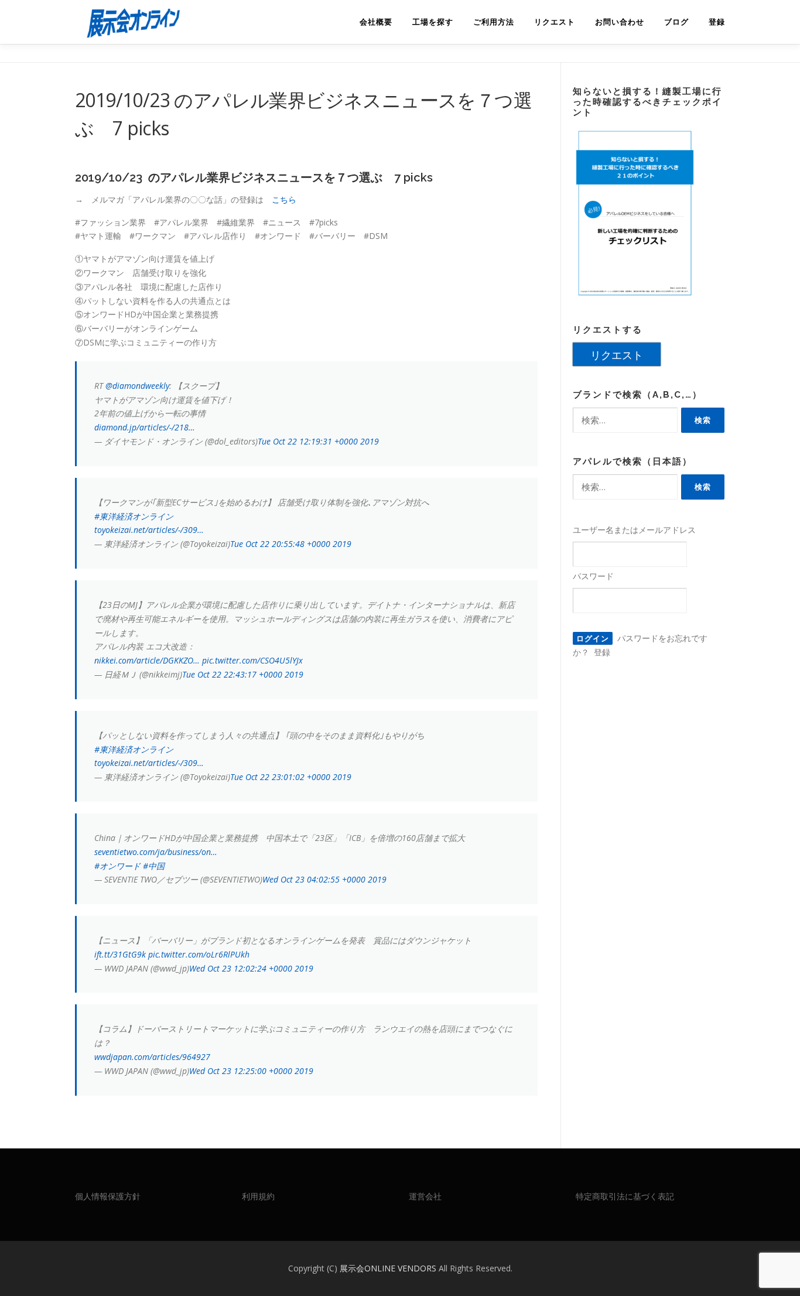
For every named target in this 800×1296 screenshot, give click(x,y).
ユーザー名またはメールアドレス (634, 529)
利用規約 (258, 1196)
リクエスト (554, 22)
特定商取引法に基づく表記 (625, 1196)
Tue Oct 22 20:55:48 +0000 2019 (290, 543)
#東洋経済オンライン (133, 516)
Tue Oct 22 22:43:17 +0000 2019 (242, 674)
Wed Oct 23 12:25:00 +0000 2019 (251, 1070)
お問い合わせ (619, 22)
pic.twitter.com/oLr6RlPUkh (198, 954)
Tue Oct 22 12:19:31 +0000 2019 (318, 441)
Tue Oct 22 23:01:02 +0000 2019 (290, 776)
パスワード (593, 576)
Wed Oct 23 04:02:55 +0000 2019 (324, 879)
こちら (284, 199)
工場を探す (432, 22)
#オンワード (117, 865)
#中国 (154, 865)
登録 (717, 22)
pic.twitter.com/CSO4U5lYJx (252, 660)
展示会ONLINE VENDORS (389, 1268)
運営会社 (425, 1196)
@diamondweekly (137, 385)
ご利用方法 (493, 22)
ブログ (676, 22)
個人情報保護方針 (108, 1196)
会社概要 (376, 22)
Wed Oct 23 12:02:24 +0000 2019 (251, 968)
